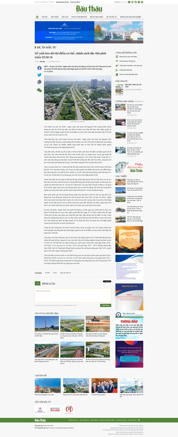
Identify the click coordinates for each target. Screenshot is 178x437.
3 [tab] (139, 375)
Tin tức (45, 17)
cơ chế (55, 273)
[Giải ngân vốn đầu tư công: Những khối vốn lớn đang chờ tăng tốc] (98, 324)
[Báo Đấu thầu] (40, 420)
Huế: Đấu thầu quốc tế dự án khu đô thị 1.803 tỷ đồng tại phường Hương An (135, 209)
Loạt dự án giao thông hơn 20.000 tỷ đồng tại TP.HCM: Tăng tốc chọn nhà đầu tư (71, 361)
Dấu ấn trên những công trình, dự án (111, 394)
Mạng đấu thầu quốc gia (62, 2)
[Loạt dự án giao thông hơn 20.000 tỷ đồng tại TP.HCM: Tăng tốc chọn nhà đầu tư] (72, 350)
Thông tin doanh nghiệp (130, 17)
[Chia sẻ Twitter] (136, 2)
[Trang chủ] (37, 17)
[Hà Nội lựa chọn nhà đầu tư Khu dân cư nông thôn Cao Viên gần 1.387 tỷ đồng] (72, 324)
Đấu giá (65, 17)
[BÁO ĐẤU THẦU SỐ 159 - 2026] (119, 90)
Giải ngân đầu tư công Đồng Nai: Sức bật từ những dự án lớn (46, 360)
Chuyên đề (41, 375)
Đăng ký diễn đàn (132, 420)
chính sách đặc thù (65, 273)
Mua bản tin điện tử (121, 420)
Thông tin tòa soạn (73, 420)
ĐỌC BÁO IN (121, 81)
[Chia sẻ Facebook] (132, 2)
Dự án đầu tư (111, 17)
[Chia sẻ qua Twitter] (39, 75)
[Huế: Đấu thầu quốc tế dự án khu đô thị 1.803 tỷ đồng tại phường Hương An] (120, 209)
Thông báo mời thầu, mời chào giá (131, 65)
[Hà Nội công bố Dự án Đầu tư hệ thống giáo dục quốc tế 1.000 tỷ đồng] (98, 350)
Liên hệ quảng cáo (84, 420)
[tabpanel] (41, 409)
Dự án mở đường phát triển (136, 394)
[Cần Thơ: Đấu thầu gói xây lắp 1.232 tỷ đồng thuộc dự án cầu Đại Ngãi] (120, 219)
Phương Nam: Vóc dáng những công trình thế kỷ (56, 395)
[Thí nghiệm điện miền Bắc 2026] (40, 409)
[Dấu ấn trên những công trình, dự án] (113, 385)
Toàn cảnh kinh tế (79, 17)
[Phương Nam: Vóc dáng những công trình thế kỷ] (56, 385)
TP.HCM (47, 273)
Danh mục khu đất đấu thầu (129, 74)
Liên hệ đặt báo (94, 420)
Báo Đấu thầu (89, 10)
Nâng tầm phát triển (78, 394)
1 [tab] (136, 375)
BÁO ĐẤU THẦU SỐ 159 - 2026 (133, 86)
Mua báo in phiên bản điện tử (107, 420)
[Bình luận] (39, 89)
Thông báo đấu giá (126, 70)
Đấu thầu (55, 17)
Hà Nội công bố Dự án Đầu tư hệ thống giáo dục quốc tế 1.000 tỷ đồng (98, 360)
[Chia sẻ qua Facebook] (39, 68)
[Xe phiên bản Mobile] (139, 2)
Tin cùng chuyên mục (47, 313)
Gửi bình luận (105, 305)
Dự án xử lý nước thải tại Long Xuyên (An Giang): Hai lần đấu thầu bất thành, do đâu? (134, 123)
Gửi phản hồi (140, 101)
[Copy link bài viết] (39, 82)
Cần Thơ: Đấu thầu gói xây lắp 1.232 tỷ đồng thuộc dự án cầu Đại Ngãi (135, 219)
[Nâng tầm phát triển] (85, 385)
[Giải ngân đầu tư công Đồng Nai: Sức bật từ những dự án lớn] (47, 350)
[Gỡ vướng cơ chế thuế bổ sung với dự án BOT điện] (47, 324)
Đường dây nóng (124, 101)
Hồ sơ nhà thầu (96, 17)
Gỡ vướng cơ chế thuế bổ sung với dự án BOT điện (46, 335)
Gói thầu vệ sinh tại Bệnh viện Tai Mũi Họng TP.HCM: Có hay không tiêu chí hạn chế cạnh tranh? (134, 109)
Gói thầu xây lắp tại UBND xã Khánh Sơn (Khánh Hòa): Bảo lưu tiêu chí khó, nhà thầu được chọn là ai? (135, 137)
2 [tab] (137, 375)
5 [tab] (142, 375)
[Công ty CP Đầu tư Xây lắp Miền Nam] (69, 409)
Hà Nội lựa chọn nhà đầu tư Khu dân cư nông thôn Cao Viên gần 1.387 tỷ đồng (71, 336)
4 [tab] (140, 375)
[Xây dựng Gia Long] (55, 409)
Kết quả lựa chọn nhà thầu (128, 57)
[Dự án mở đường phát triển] (141, 385)
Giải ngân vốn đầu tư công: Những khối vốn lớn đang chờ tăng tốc (96, 335)
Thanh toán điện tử (75, 2)
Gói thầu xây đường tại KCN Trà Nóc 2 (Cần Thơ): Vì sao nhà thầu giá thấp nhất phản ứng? (135, 151)
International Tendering (127, 61)
